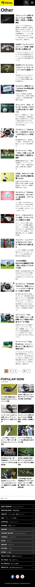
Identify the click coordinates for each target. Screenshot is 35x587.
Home (2, 498)
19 (24, 371)
